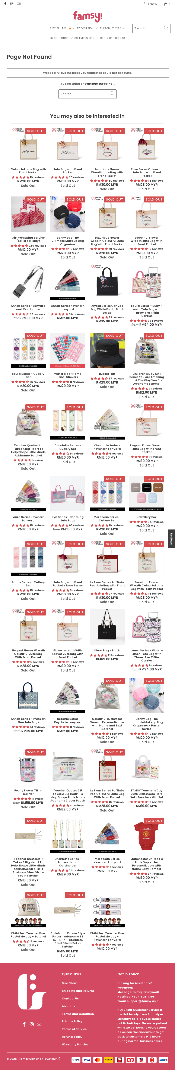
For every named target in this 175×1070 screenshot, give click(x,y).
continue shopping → (100, 84)
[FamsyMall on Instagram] (12, 4)
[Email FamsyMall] (18, 4)
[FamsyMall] (87, 17)
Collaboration (84, 38)
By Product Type (110, 28)
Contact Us (70, 998)
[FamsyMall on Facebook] (5, 4)
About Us (68, 1006)
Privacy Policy (72, 1021)
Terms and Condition (78, 1014)
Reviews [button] (171, 539)
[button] (20, 177)
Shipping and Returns (78, 991)
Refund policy (72, 1037)
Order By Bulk (109, 38)
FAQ (122, 38)
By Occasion (85, 28)
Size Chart (69, 983)
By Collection (59, 38)
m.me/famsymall (146, 992)
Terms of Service (74, 1029)
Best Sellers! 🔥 (61, 28)
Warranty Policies (75, 1044)
